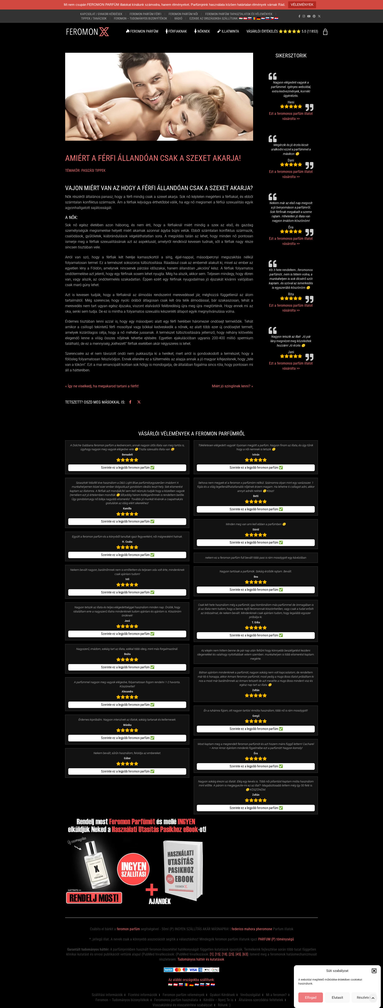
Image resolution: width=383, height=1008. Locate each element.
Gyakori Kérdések (222, 995)
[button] (374, 971)
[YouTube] (309, 16)
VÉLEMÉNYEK (302, 4)
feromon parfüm (128, 929)
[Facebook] (299, 16)
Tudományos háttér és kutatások (201, 959)
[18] (224, 954)
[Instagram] (304, 16)
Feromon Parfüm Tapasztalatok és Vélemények (238, 14)
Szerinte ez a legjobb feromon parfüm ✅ (127, 468)
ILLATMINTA (230, 31)
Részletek (364, 998)
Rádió (178, 18)
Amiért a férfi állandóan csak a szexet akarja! (153, 158)
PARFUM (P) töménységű (276, 939)
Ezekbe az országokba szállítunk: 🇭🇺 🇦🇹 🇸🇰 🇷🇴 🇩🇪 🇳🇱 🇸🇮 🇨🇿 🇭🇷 (234, 18)
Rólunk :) (224, 1005)
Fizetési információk (142, 995)
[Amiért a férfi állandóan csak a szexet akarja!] (159, 97)
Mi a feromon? (276, 995)
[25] (231, 954)
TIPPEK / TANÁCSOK (94, 18)
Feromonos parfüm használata (176, 1000)
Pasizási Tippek (93, 170)
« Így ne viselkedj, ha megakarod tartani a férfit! (102, 386)
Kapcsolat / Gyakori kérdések (101, 14)
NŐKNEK (203, 31)
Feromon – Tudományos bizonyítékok (140, 18)
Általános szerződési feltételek (261, 1000)
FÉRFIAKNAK (177, 31)
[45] (238, 954)
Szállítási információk (107, 995)
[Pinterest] (314, 16)
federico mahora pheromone (252, 929)
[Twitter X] (319, 16)
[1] (211, 954)
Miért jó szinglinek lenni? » (232, 386)
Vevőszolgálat (250, 995)
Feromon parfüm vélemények (183, 995)
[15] (217, 954)
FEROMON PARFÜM (143, 31)
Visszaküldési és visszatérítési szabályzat (182, 1005)
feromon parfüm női (183, 14)
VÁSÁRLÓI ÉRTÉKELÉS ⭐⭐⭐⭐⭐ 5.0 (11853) (282, 31)
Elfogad (310, 998)
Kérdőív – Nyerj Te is (218, 1000)
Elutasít (337, 998)
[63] (245, 954)
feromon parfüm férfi (145, 14)
